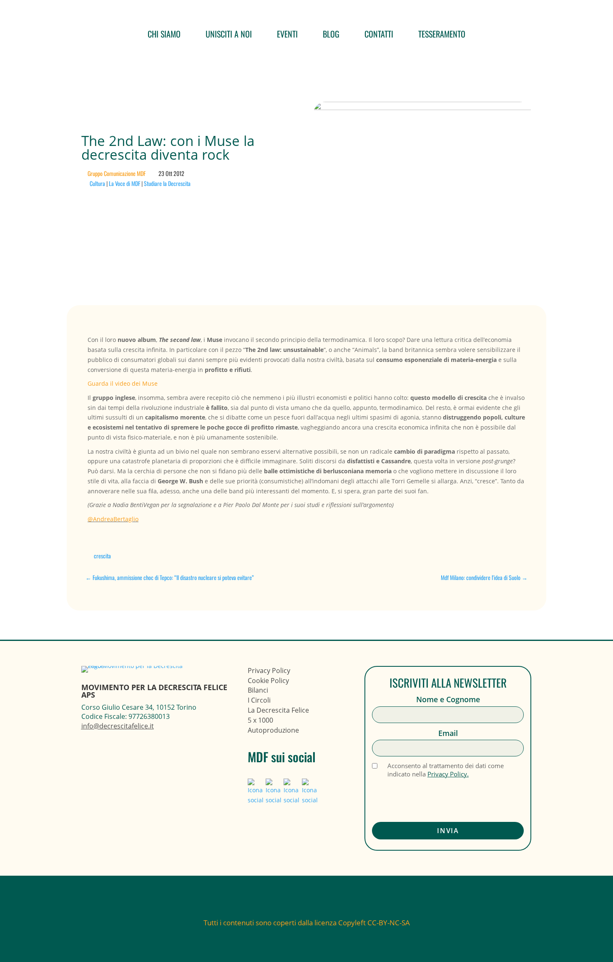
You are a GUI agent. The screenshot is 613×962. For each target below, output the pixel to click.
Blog (331, 34)
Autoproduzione (273, 730)
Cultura (97, 183)
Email (448, 733)
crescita (102, 555)
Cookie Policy (268, 680)
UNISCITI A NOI (229, 34)
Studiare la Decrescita (167, 183)
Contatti (378, 34)
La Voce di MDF (124, 183)
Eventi (287, 34)
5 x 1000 (260, 720)
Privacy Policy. (448, 774)
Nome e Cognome (448, 699)
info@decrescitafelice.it (117, 726)
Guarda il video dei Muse (123, 383)
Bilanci (258, 690)
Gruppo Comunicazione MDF (117, 173)
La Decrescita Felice (278, 710)
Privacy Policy (269, 670)
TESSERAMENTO (441, 34)
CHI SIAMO (164, 34)
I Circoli (259, 700)
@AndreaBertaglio (113, 519)
